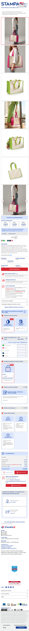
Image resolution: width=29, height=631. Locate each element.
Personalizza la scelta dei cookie (20, 625)
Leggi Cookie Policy (6, 625)
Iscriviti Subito (14, 333)
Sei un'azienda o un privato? (11, 318)
